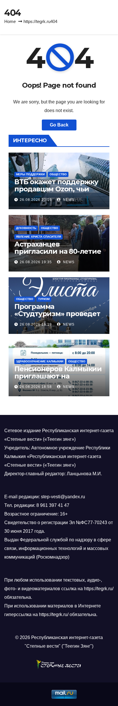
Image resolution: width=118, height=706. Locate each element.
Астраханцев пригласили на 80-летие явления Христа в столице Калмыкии (57, 255)
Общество (58, 174)
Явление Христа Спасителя (38, 236)
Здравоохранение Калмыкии (39, 361)
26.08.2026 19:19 (36, 324)
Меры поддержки (30, 174)
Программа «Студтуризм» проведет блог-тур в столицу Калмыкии (57, 317)
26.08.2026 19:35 (36, 262)
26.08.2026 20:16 (36, 200)
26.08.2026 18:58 (36, 387)
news (68, 200)
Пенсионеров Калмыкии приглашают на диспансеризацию (58, 376)
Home (10, 21)
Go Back (59, 124)
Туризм (44, 299)
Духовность (26, 228)
